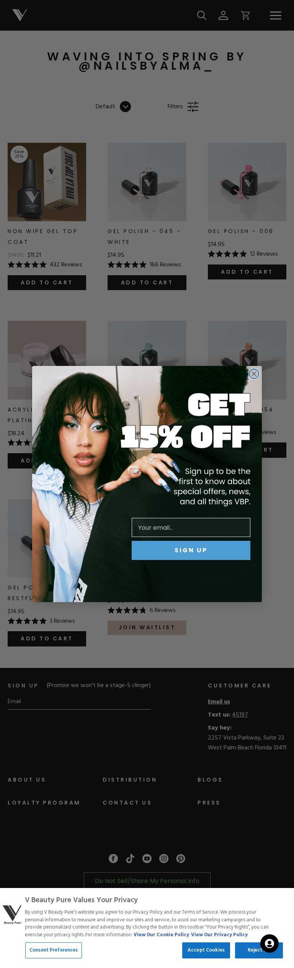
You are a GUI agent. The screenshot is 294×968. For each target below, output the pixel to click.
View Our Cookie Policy (161, 935)
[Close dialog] (254, 374)
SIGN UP (191, 550)
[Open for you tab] (269, 943)
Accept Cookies (206, 950)
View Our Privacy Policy (219, 935)
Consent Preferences (53, 950)
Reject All (259, 950)
